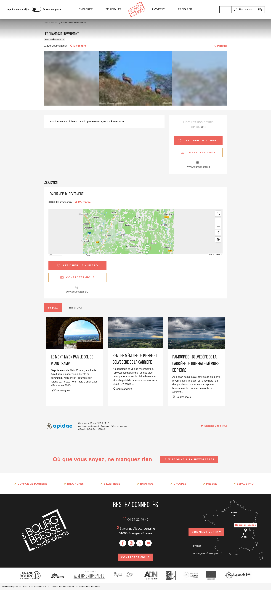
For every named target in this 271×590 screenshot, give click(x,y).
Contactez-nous (135, 557)
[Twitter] (139, 543)
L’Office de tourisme (32, 483)
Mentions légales (10, 586)
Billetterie (112, 483)
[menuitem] (86, 9)
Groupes (180, 483)
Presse (211, 483)
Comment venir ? (206, 532)
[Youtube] (148, 543)
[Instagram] (131, 543)
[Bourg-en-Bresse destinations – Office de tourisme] (45, 550)
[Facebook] (122, 543)
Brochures (75, 483)
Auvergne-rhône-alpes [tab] (205, 553)
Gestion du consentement (62, 586)
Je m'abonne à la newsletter (189, 459)
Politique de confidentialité (34, 586)
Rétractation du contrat (89, 586)
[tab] (53, 307)
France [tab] (197, 545)
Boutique (147, 483)
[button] (243, 7)
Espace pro (245, 483)
